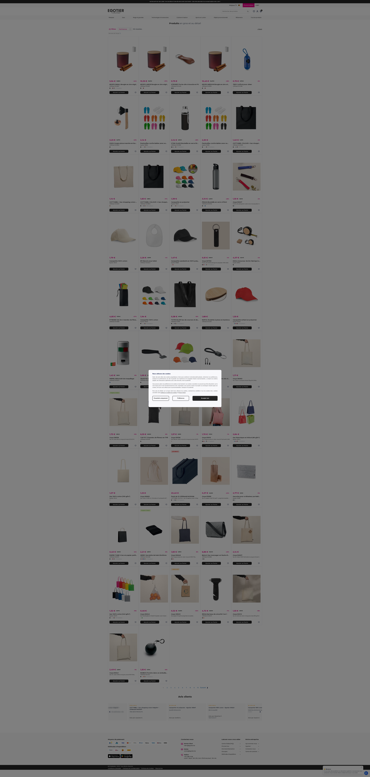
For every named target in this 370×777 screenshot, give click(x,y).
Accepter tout (205, 398)
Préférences (180, 398)
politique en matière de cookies (169, 392)
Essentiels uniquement (161, 398)
